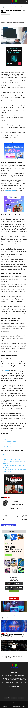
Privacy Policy (9, 702)
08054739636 (16, 686)
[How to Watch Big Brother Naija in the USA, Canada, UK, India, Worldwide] (14, 606)
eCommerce (8, 14)
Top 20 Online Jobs (8, 443)
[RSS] (15, 698)
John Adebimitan (5, 17)
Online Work (7, 497)
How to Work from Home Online (11, 437)
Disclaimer (23, 702)
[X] (5, 20)
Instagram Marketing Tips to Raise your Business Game (6, 518)
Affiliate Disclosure (16, 702)
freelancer (6, 370)
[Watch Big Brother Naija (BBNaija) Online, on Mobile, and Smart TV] (14, 626)
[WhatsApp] (11, 20)
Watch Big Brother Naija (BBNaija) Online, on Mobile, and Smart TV (12, 635)
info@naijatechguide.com (16, 689)
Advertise (4, 702)
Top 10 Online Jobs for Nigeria (10, 441)
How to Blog (6, 439)
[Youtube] (22, 698)
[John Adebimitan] (6, 505)
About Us (13, 704)
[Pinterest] (8, 20)
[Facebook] (2, 20)
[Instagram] (8, 698)
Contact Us (18, 704)
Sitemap (9, 704)
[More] (17, 20)
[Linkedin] (14, 20)
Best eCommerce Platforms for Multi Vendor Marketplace (21, 518)
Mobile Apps (4, 633)
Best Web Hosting (7, 446)
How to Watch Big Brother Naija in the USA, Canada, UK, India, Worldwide (12, 615)
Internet (6, 6)
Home (2, 6)
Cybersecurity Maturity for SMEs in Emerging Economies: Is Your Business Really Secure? (12, 655)
